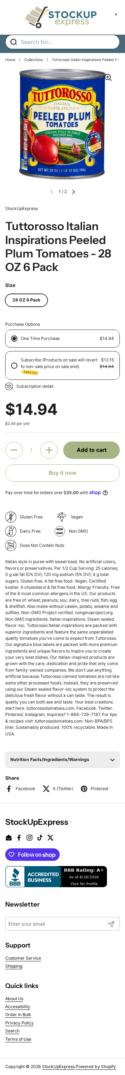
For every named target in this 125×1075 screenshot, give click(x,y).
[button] (74, 192)
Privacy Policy (19, 1022)
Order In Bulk (18, 1014)
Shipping (13, 966)
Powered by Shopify (96, 1066)
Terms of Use (18, 1039)
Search (12, 1030)
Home (10, 60)
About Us (14, 998)
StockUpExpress (58, 1066)
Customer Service (23, 958)
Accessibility (17, 1006)
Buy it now (62, 473)
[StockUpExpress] (61, 17)
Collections (33, 60)
